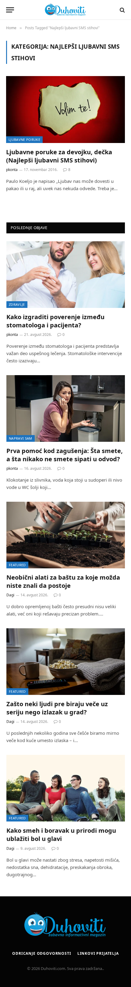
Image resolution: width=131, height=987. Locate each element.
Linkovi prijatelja (98, 953)
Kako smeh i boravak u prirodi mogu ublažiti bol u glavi (61, 834)
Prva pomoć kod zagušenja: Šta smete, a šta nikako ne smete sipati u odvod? (64, 455)
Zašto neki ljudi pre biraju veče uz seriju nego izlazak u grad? (57, 708)
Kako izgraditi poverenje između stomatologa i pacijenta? (55, 321)
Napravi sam (20, 438)
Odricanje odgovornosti (41, 953)
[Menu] (10, 10)
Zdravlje (17, 304)
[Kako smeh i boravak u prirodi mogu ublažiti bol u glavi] (65, 788)
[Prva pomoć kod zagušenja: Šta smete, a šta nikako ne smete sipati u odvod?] (65, 408)
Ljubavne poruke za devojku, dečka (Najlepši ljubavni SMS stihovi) (59, 156)
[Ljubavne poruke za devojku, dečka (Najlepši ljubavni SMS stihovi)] (65, 109)
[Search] (122, 10)
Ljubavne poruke (24, 139)
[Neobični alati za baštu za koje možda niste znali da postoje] (65, 535)
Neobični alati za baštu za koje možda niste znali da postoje (63, 581)
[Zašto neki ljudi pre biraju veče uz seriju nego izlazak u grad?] (65, 661)
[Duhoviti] (65, 10)
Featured (17, 565)
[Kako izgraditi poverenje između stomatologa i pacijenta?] (65, 274)
